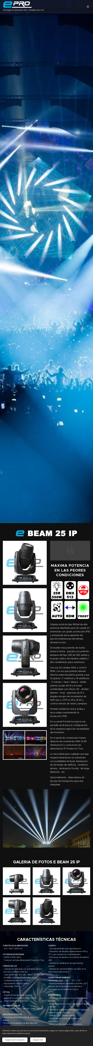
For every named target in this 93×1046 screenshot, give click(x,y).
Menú (88, 6)
